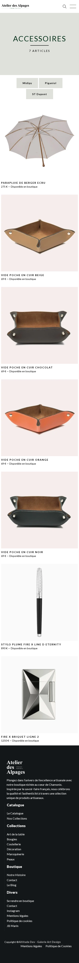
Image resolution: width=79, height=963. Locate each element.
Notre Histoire (16, 875)
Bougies (12, 839)
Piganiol (50, 83)
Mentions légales (17, 915)
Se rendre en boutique (20, 900)
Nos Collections (17, 818)
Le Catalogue (15, 813)
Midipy (27, 83)
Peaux (11, 859)
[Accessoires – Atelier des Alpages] (15, 6)
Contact (12, 880)
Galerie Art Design (49, 942)
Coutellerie (14, 844)
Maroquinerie (15, 854)
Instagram (13, 910)
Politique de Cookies (59, 946)
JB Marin (12, 926)
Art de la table (16, 834)
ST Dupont (39, 94)
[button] (73, 6)
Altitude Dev (27, 942)
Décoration (14, 849)
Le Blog (11, 885)
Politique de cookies (19, 921)
